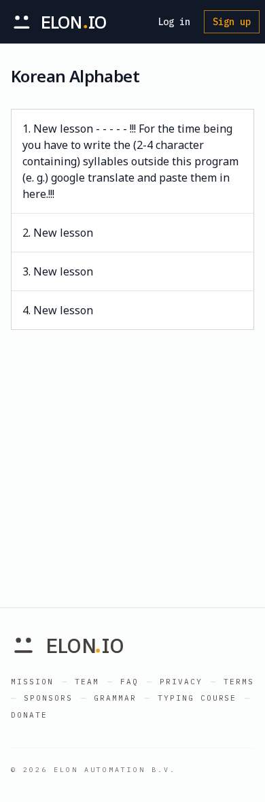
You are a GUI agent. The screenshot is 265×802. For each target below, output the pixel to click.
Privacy (181, 681)
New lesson (63, 232)
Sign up (232, 22)
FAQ (129, 681)
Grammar (115, 698)
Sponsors (48, 698)
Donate (29, 715)
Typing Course (197, 698)
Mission (32, 681)
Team (87, 681)
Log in (174, 22)
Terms (239, 681)
